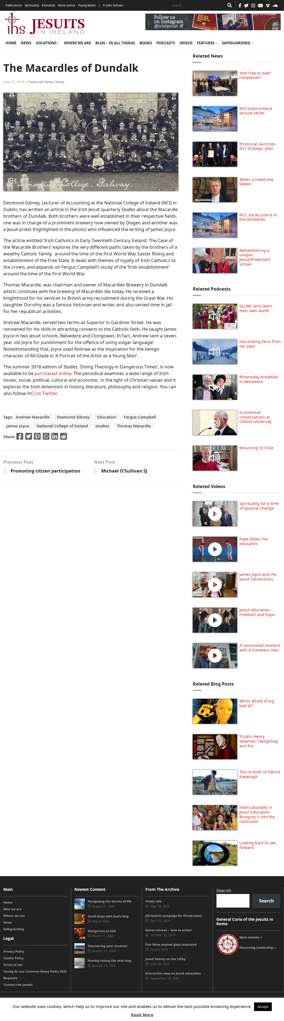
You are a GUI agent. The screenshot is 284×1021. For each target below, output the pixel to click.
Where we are (77, 42)
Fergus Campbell (140, 417)
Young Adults (87, 5)
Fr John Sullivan (113, 5)
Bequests (10, 978)
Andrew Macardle (32, 417)
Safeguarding (236, 42)
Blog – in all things (115, 42)
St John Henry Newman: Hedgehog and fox (258, 741)
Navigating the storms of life (109, 901)
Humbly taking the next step (109, 960)
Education (48, 5)
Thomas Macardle (134, 426)
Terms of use (12, 965)
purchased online (53, 373)
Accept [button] (262, 1006)
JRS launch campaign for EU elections (173, 916)
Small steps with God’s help (108, 916)
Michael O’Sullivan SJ (124, 471)
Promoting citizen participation (45, 471)
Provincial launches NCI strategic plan (257, 146)
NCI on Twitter (42, 393)
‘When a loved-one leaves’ (256, 182)
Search (223, 890)
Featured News (41, 81)
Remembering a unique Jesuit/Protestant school (254, 257)
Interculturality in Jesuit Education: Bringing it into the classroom (257, 814)
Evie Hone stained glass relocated (171, 944)
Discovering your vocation (107, 946)
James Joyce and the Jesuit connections (258, 577)
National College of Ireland (62, 426)
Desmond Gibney (73, 417)
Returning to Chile (256, 447)
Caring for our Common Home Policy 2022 (35, 971)
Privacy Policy (13, 951)
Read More (142, 1014)
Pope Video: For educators (253, 541)
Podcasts (165, 42)
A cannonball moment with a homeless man (259, 648)
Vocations (46, 42)
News (26, 42)
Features (206, 42)
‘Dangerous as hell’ (102, 931)
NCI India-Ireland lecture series (255, 111)
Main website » (250, 937)
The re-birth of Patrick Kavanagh (259, 774)
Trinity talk (153, 901)
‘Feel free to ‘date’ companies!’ (255, 75)
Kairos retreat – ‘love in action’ (168, 930)
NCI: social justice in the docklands (258, 217)
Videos (185, 42)
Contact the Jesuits (17, 984)
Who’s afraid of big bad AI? (256, 703)
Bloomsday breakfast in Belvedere (258, 379)
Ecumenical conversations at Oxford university (255, 417)
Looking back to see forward (257, 845)
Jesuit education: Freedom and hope (257, 612)
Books (146, 42)
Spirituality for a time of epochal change (259, 506)
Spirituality (32, 5)
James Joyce (17, 426)
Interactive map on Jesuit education (173, 973)
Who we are (12, 909)
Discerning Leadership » (257, 947)
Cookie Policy (13, 958)
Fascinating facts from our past (260, 344)
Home (11, 42)
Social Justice (66, 5)
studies (102, 426)
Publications (14, 5)
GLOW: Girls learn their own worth (255, 308)
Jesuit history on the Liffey (165, 959)
